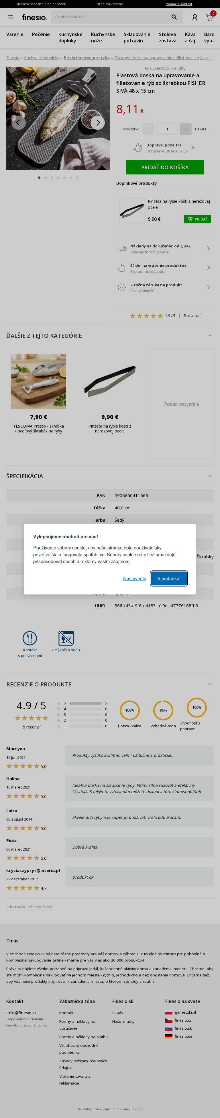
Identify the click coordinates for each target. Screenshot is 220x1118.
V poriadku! (168, 578)
